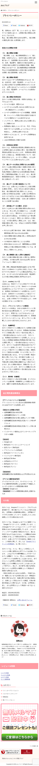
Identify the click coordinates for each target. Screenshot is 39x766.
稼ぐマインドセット (9, 700)
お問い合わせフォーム (24, 600)
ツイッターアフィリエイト (11, 690)
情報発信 (5, 697)
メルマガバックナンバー (10, 693)
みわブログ (5, 5)
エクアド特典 (5, 677)
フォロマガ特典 (5, 675)
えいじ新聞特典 (5, 679)
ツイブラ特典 (5, 673)
